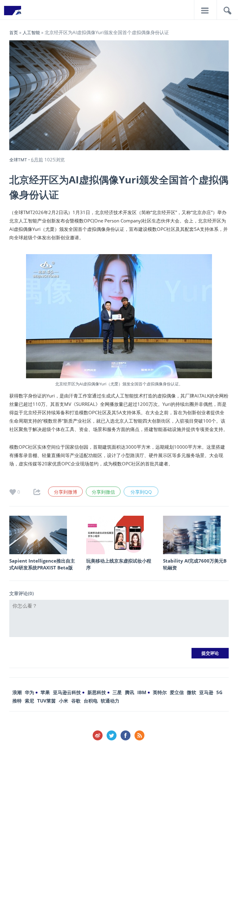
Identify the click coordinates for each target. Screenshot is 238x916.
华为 (29, 692)
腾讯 (129, 692)
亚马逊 (206, 692)
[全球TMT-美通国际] (12, 12)
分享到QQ (141, 492)
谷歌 (76, 701)
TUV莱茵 (46, 701)
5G (219, 692)
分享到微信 (103, 492)
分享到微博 (65, 492)
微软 (191, 692)
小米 (63, 701)
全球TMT (18, 160)
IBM (141, 692)
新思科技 (96, 692)
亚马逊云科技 (67, 692)
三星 (117, 692)
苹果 (45, 692)
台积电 (91, 701)
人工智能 (31, 32)
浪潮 (17, 692)
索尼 (29, 701)
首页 (13, 32)
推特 (17, 701)
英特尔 (160, 692)
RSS (139, 735)
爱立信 (177, 692)
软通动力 (110, 701)
